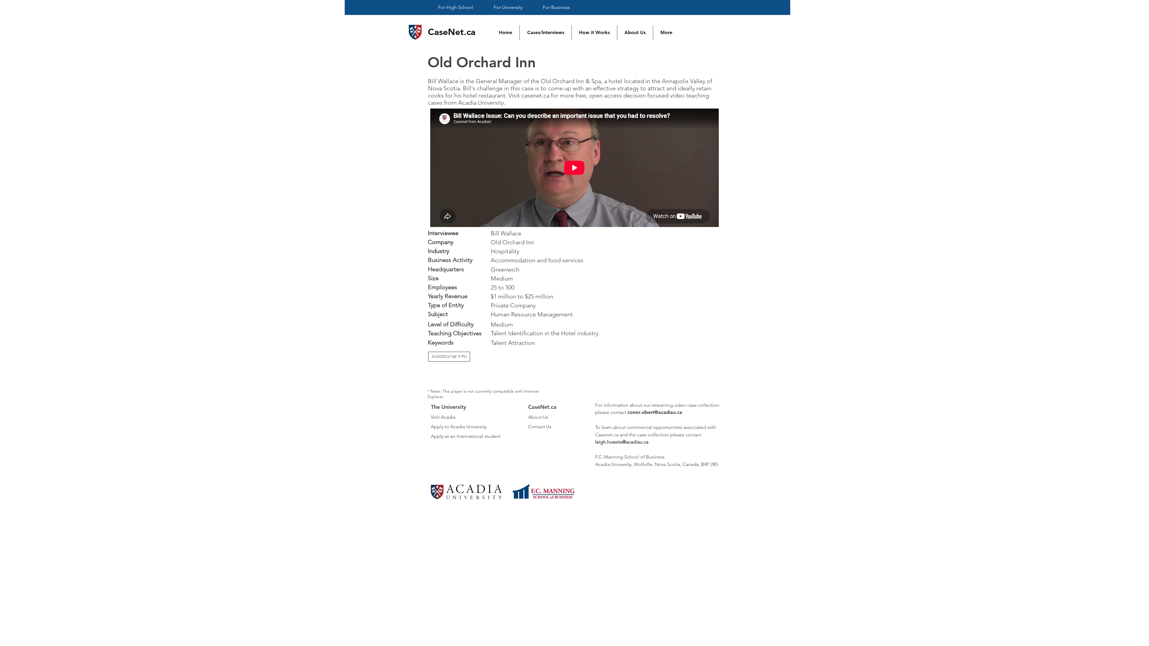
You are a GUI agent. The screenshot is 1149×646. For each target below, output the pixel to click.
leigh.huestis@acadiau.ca (621, 442)
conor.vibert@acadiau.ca (654, 412)
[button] (449, 357)
